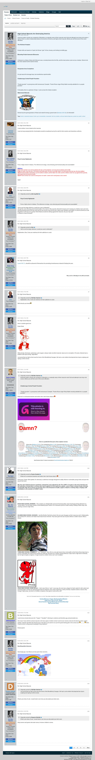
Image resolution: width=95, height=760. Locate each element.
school (83, 116)
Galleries (41, 12)
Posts (7, 23)
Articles (34, 12)
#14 (88, 683)
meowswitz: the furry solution (53, 116)
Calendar (23, 15)
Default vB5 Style (10, 753)
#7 (88, 292)
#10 (88, 468)
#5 (88, 221)
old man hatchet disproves (66, 116)
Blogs (47, 12)
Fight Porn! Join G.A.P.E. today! (53, 600)
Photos (23, 23)
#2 (88, 123)
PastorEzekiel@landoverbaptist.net (61, 460)
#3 (88, 151)
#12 (88, 612)
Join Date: (8, 55)
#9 (88, 369)
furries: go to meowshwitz (39, 116)
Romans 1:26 (68, 444)
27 (73, 444)
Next (88, 747)
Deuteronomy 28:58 (10, 271)
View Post (34, 227)
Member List (16, 15)
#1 (88, 33)
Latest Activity (14, 23)
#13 (88, 641)
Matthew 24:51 (36, 444)
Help (63, 753)
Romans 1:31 (34, 451)
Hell (60, 12)
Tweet (11, 63)
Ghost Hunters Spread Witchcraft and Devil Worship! (53, 601)
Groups (54, 12)
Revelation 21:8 (81, 454)
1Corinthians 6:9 (23, 453)
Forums (6, 12)
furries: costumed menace (27, 116)
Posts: (7, 58)
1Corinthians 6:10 (32, 454)
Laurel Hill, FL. (22, 263)
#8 (88, 318)
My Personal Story (53, 603)
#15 (88, 711)
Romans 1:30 (40, 448)
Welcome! (14, 12)
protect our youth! (77, 116)
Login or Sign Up (85, 1)
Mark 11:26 (53, 444)
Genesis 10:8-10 (61, 112)
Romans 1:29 (29, 446)
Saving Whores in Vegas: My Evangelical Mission (53, 599)
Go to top (88, 753)
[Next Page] (81, 26)
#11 (88, 497)
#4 (88, 188)
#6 (88, 258)
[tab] (7, 23)
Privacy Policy (79, 753)
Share (11, 61)
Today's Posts (8, 15)
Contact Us (69, 753)
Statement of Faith (24, 12)
